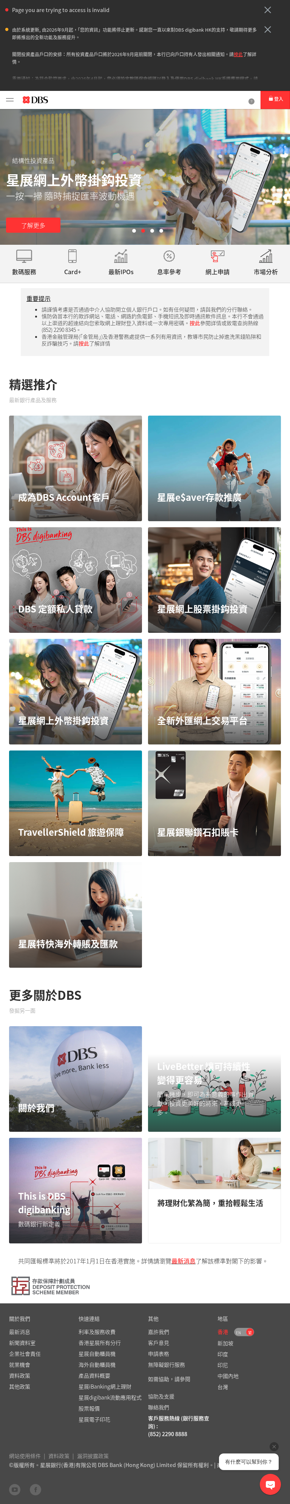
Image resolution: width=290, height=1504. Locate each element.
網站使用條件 (25, 1455)
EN (238, 1332)
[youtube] (14, 1489)
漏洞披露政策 (93, 1455)
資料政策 (58, 1455)
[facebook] (35, 1489)
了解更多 (33, 225)
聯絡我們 (158, 1407)
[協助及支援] (251, 100)
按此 (238, 54)
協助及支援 (161, 1396)
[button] (267, 9)
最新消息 (183, 1260)
